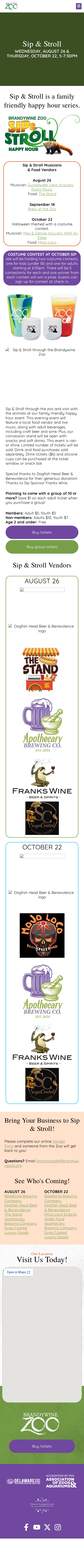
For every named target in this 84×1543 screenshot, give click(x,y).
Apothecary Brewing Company (20, 1221)
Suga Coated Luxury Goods (16, 1230)
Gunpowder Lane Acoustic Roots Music (51, 187)
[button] (56, 6)
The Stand (47, 193)
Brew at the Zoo (42, 209)
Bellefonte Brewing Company (20, 1198)
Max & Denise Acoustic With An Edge (50, 235)
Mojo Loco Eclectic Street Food (60, 1216)
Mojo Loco (47, 242)
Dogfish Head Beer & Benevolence (20, 1207)
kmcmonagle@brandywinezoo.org (41, 1163)
